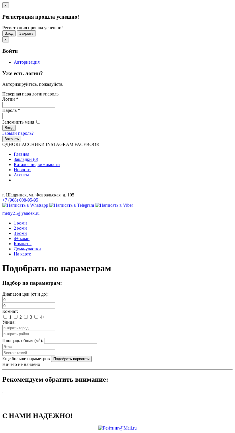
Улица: (8, 322)
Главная (21, 154)
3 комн (20, 233)
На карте (22, 253)
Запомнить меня (18, 122)
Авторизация (27, 62)
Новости (22, 169)
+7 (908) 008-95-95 (20, 200)
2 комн (20, 228)
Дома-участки (27, 248)
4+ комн (22, 238)
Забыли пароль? (18, 133)
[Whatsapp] (25, 205)
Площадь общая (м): (22, 340)
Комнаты (23, 243)
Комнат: (10, 311)
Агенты (21, 174)
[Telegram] (71, 205)
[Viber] (114, 205)
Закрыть (26, 33)
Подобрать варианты (71, 359)
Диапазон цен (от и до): (25, 294)
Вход (9, 33)
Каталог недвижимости (37, 164)
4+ (42, 317)
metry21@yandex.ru (21, 213)
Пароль (11, 110)
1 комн (20, 223)
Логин (10, 99)
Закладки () (26, 159)
